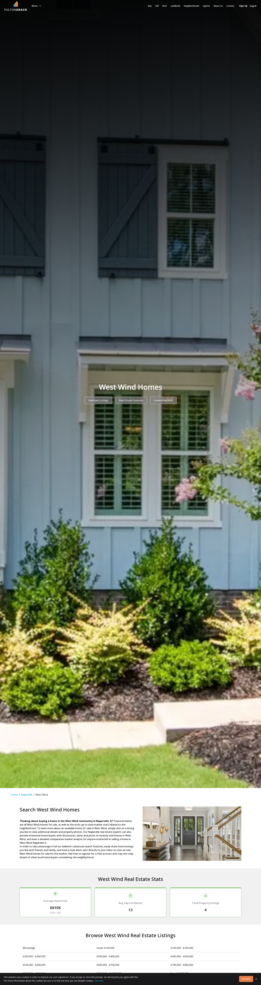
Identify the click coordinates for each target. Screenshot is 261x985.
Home (14, 794)
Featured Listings (98, 400)
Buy (150, 5)
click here (98, 980)
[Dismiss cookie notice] (256, 979)
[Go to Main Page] (16, 6)
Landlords (175, 5)
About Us (218, 5)
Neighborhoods (191, 5)
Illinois (35, 5)
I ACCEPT (246, 978)
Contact (230, 5)
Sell (157, 5)
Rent (164, 5)
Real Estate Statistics (131, 400)
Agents (206, 5)
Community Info (163, 400)
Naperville (26, 794)
